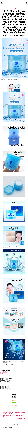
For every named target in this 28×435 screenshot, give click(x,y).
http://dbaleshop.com (3, 373)
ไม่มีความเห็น (16, 79)
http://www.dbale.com (3, 372)
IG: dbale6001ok (3, 371)
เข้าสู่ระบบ (7, 427)
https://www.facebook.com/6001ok (12, 376)
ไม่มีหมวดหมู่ (14, 8)
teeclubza (4, 79)
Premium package (14, 1)
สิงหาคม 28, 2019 (10, 79)
